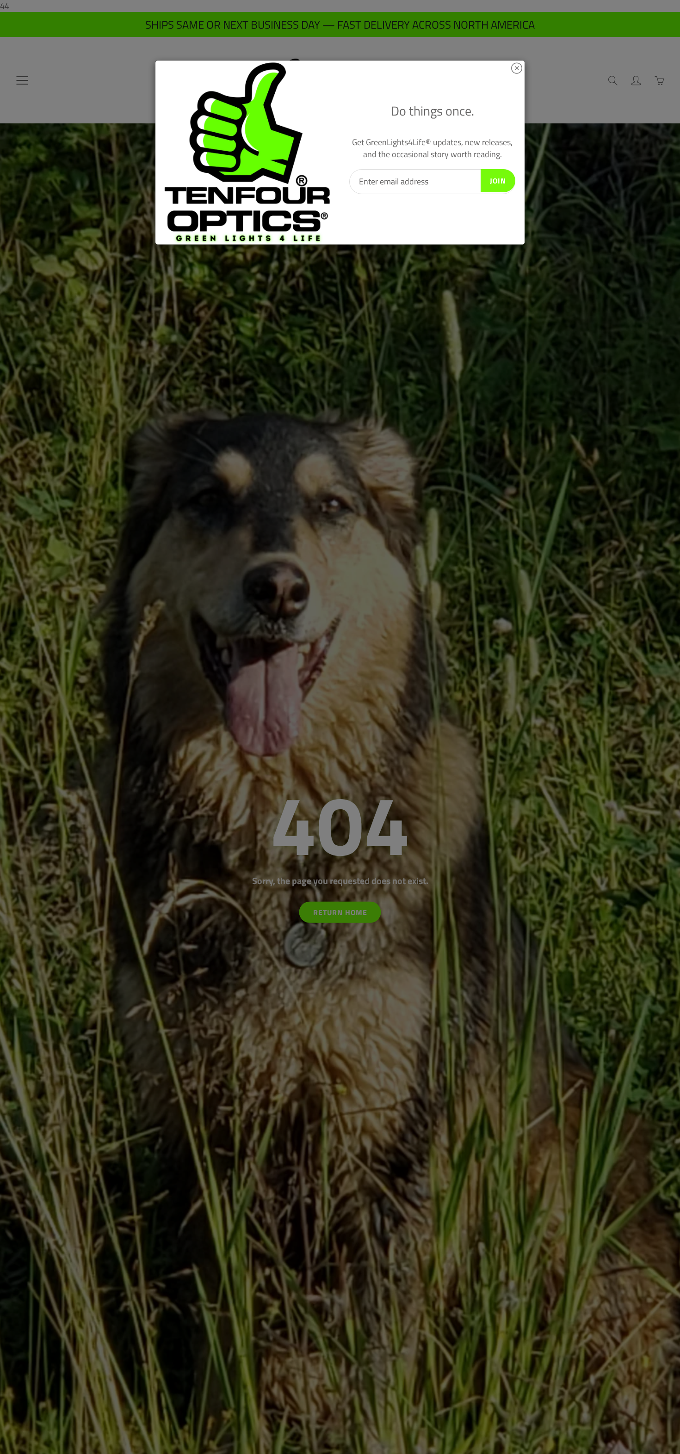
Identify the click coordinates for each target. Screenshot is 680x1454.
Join (498, 180)
